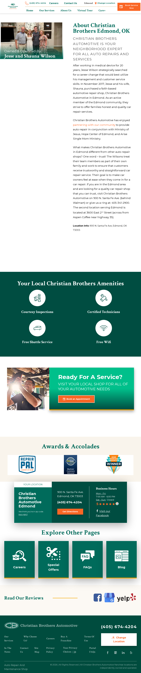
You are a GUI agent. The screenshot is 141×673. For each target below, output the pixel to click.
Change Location (106, 3)
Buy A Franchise (66, 638)
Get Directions (70, 511)
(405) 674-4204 (37, 3)
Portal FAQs (92, 649)
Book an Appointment (78, 399)
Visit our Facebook (103, 513)
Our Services (8, 638)
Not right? (23, 514)
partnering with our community (94, 124)
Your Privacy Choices (70, 649)
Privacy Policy (50, 649)
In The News (7, 649)
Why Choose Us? (30, 638)
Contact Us (70, 3)
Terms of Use (89, 638)
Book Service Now (131, 6)
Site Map (36, 649)
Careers (53, 3)
